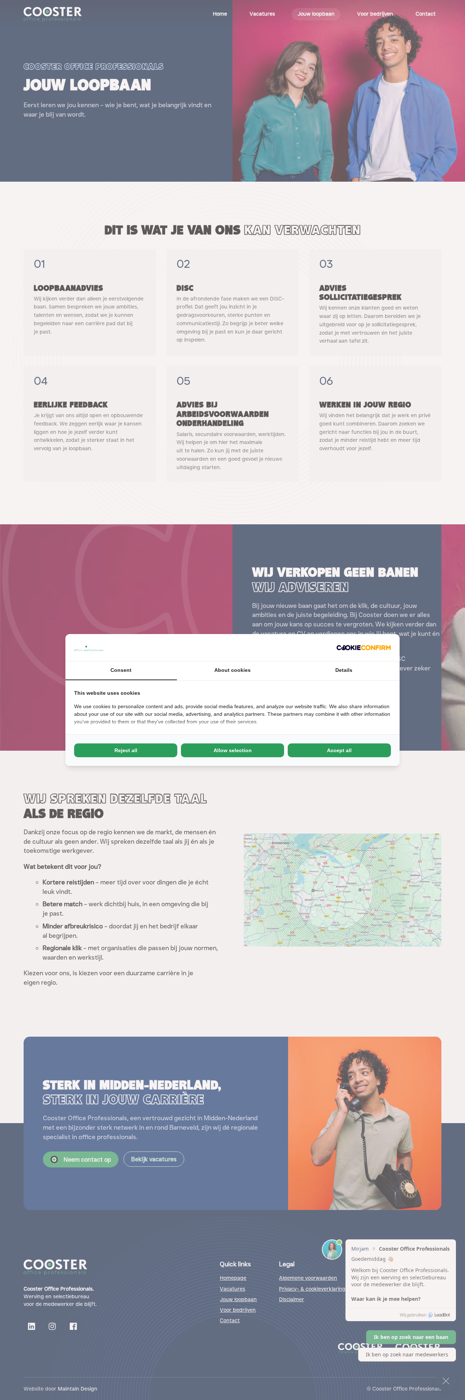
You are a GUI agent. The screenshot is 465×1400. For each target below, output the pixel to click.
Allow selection (233, 750)
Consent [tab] (121, 670)
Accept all (339, 750)
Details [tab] (343, 670)
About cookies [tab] (232, 670)
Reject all (125, 750)
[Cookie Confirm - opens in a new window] (363, 647)
